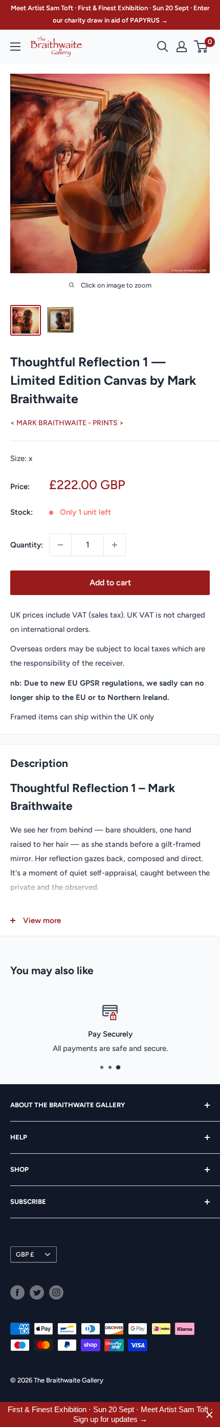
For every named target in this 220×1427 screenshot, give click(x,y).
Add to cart (110, 582)
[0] (201, 46)
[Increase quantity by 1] (114, 545)
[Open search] (162, 46)
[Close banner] (209, 1414)
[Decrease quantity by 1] (60, 545)
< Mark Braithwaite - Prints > (67, 423)
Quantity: (26, 545)
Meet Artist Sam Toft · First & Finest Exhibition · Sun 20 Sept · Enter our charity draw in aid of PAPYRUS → (110, 14)
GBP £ (25, 1254)
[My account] (182, 46)
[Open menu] (15, 46)
